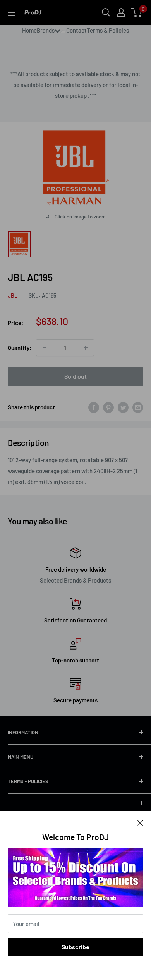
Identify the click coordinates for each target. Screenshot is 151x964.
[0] (137, 12)
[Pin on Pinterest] (108, 407)
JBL (12, 295)
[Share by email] (137, 407)
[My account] (121, 12)
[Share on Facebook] (93, 407)
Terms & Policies (108, 30)
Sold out (75, 376)
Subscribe (75, 946)
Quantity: (19, 347)
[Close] (140, 822)
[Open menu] (11, 13)
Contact (76, 30)
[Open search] (106, 12)
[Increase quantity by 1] (85, 348)
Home (29, 30)
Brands (46, 30)
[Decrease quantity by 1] (44, 348)
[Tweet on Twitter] (123, 407)
